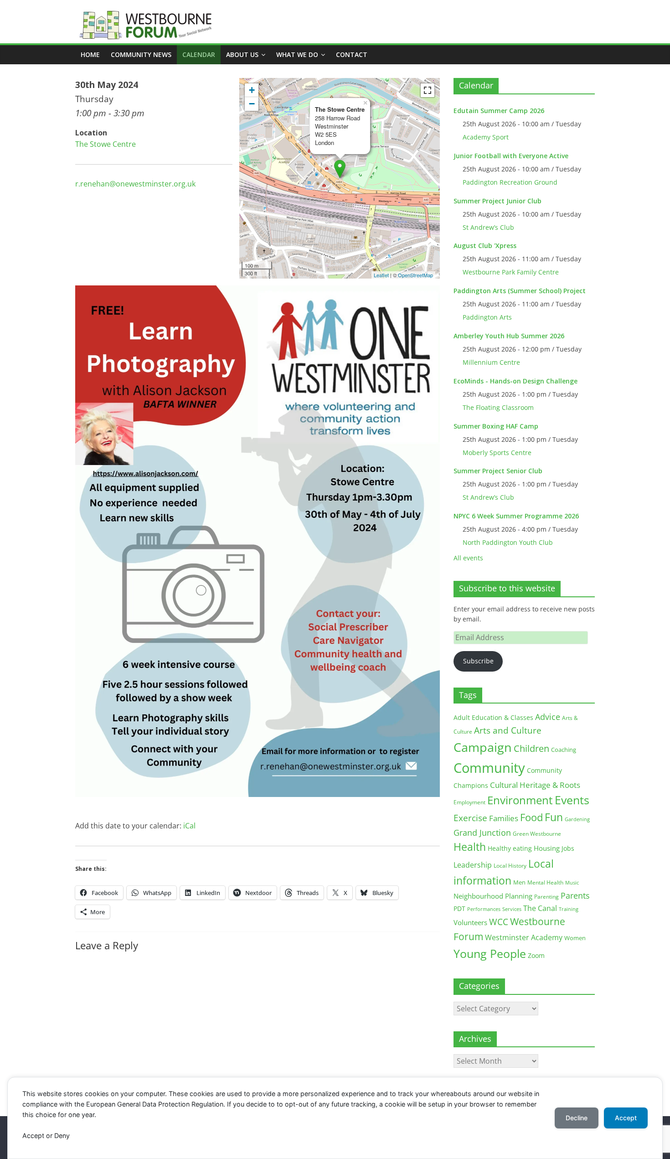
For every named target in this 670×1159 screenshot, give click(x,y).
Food (531, 817)
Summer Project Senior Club (498, 470)
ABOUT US (242, 54)
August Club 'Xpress (485, 245)
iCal (189, 826)
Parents (575, 895)
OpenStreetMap (415, 275)
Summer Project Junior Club (497, 201)
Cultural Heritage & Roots (535, 785)
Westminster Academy (523, 937)
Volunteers (470, 922)
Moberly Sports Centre (497, 452)
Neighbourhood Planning (493, 896)
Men (519, 882)
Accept (626, 1118)
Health (470, 847)
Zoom (536, 956)
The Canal (540, 908)
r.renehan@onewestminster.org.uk (135, 184)
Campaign (483, 747)
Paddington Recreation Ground (510, 182)
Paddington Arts (487, 317)
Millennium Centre (491, 362)
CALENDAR (198, 54)
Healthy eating (510, 848)
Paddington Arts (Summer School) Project (520, 290)
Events (572, 799)
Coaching (563, 749)
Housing (547, 848)
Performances (483, 909)
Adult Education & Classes (493, 717)
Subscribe (478, 661)
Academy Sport (486, 137)
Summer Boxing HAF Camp (496, 426)
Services (511, 909)
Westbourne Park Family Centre (511, 272)
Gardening (577, 819)
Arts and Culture (507, 730)
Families (503, 818)
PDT (459, 908)
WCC (498, 922)
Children (531, 748)
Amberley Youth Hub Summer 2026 (509, 335)
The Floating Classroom (498, 407)
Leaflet (381, 275)
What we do (297, 54)
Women (575, 938)
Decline (577, 1118)
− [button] (252, 103)
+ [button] (252, 90)
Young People (490, 953)
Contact (351, 54)
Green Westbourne (537, 833)
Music (572, 883)
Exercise (470, 818)
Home (90, 54)
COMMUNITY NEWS (141, 54)
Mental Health (545, 882)
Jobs (568, 848)
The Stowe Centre (105, 144)
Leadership (473, 865)
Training (568, 908)
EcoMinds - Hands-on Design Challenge (515, 381)
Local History (510, 865)
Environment (520, 799)
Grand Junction (482, 832)
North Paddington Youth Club (508, 542)
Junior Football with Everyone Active (511, 155)
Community (489, 768)
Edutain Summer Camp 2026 (499, 110)
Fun (554, 817)
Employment (469, 802)
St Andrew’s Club (488, 227)
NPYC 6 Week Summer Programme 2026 (516, 516)
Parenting (546, 896)
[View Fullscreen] (427, 90)
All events (468, 558)
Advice (547, 716)
